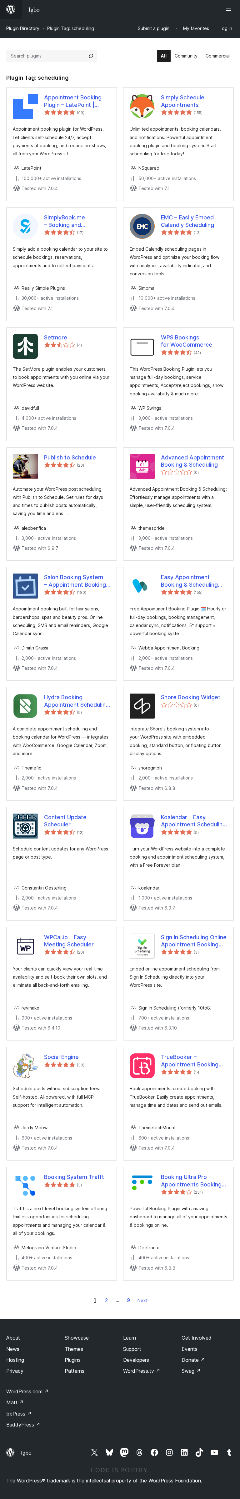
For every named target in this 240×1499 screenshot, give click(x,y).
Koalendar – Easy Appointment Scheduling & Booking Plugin (193, 821)
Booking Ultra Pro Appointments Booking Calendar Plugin (191, 1181)
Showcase (77, 1338)
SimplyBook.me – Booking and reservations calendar (73, 221)
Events (190, 1349)
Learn (129, 1338)
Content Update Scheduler (65, 821)
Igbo (26, 1453)
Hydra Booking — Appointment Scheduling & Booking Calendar (76, 701)
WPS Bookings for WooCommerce (186, 341)
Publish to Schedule (70, 457)
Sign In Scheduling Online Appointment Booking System (194, 941)
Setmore (55, 337)
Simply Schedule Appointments (182, 101)
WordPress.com (27, 1391)
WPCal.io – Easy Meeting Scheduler (69, 941)
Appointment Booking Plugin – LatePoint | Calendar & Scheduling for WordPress (73, 101)
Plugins (73, 1360)
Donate (193, 1360)
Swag (191, 1371)
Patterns (74, 1371)
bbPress (19, 1414)
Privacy (14, 1371)
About (13, 1338)
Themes (74, 1349)
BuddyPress (23, 1424)
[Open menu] (230, 9)
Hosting (15, 1360)
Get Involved (197, 1338)
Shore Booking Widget (190, 697)
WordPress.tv (141, 1371)
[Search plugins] (91, 56)
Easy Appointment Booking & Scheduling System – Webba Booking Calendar (189, 581)
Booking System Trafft (74, 1177)
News (12, 1349)
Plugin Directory (22, 28)
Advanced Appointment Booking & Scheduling (192, 461)
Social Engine (61, 1057)
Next (143, 1300)
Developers (136, 1360)
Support (132, 1349)
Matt (15, 1402)
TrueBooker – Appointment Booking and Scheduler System (191, 1061)
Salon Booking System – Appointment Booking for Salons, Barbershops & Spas (76, 581)
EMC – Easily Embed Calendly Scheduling (187, 221)
